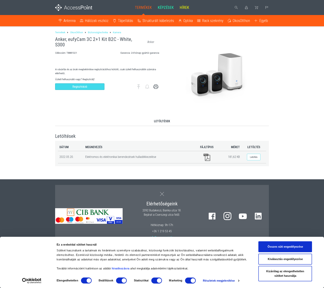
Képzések (166, 7)
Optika (188, 20)
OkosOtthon (241, 20)
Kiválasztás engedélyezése (285, 259)
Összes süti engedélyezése (285, 246)
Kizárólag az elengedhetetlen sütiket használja (285, 273)
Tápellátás (125, 20)
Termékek (143, 7)
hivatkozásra (121, 268)
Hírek (184, 7)
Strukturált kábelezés (158, 20)
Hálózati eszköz (97, 20)
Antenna (70, 20)
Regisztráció (79, 86)
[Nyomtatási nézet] (155, 86)
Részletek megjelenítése (219, 280)
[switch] (121, 280)
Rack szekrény (212, 20)
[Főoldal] (79, 7)
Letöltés (253, 157)
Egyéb (263, 20)
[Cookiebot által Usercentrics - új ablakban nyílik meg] (31, 280)
